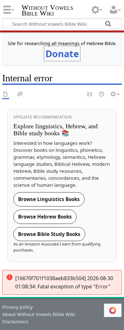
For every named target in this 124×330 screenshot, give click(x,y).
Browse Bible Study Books (49, 234)
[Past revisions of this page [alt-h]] (101, 94)
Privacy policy (17, 307)
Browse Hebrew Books (45, 216)
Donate (62, 53)
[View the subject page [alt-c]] (5, 94)
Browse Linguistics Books (49, 199)
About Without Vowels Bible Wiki (38, 314)
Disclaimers (15, 321)
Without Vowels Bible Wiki (47, 11)
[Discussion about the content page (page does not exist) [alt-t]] (20, 94)
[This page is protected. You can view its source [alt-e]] (89, 94)
